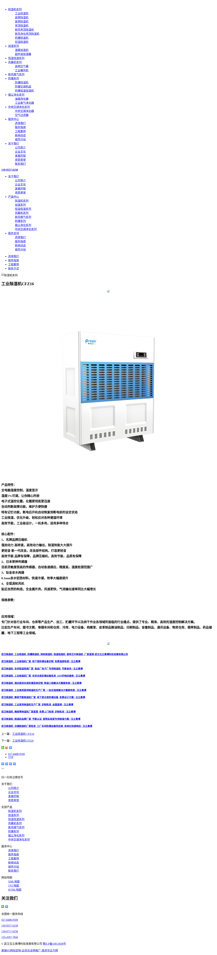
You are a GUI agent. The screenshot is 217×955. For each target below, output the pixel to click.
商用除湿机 (21, 17)
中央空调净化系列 (19, 107)
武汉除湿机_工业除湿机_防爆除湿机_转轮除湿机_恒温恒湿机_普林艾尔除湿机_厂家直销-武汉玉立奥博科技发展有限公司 (64, 654)
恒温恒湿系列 (16, 58)
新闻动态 (20, 135)
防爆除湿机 (21, 37)
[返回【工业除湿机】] (10, 747)
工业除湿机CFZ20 (23, 740)
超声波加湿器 (23, 54)
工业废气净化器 (24, 102)
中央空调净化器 (24, 111)
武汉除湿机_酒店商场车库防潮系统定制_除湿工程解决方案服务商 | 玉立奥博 (41, 683)
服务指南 (20, 127)
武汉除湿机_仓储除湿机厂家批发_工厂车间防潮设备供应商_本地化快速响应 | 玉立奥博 (46, 726)
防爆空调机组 (23, 86)
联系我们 (20, 163)
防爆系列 (13, 78)
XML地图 (14, 881)
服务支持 (13, 233)
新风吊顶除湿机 (24, 29)
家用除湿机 (21, 21)
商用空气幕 (21, 66)
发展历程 (20, 155)
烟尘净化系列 (16, 94)
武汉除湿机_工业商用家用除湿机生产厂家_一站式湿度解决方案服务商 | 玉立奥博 (43, 690)
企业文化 (20, 151)
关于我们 (13, 143)
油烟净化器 (21, 98)
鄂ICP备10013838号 (54, 943)
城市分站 (20, 139)
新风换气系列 (16, 74)
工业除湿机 (21, 13)
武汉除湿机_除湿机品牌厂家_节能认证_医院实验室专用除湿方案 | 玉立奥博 (40, 719)
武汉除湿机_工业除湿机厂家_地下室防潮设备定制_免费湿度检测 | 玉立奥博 (40, 661)
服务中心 (13, 119)
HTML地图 (14, 889)
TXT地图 (13, 885)
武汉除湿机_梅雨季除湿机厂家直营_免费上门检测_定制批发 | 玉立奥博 (38, 711)
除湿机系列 (15, 9)
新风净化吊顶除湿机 (27, 33)
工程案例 (20, 131)
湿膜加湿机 (21, 50)
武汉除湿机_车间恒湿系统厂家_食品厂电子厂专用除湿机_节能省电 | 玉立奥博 (42, 668)
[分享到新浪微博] (6, 747)
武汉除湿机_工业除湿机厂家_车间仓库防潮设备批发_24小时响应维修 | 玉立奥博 (43, 676)
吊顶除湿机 (21, 25)
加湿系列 (13, 46)
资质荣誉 (20, 159)
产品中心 (13, 196)
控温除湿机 (21, 41)
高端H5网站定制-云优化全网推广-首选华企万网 (29, 950)
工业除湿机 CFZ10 (23, 733)
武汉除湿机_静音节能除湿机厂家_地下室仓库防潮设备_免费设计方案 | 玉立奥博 (43, 697)
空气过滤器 (21, 115)
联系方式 (13, 268)
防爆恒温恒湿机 (24, 90)
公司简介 (20, 147)
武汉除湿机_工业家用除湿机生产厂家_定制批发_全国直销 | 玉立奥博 (37, 704)
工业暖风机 (21, 70)
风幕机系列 (15, 62)
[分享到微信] (2, 747)
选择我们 (20, 123)
